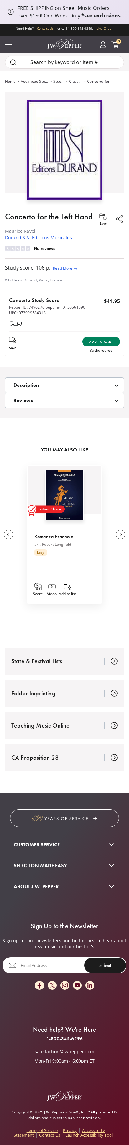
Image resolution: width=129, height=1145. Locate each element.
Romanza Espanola (54, 536)
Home (10, 81)
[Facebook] (39, 986)
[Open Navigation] (8, 44)
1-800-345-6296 (64, 1039)
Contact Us (45, 28)
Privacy (70, 1130)
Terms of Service (42, 1130)
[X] (52, 986)
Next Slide (120, 534)
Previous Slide (8, 534)
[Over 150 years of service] (64, 818)
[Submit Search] (13, 62)
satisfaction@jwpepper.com (64, 1051)
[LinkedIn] (89, 986)
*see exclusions (101, 15)
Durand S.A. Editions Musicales (38, 238)
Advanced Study (35, 81)
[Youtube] (77, 986)
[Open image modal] (64, 152)
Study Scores (58, 81)
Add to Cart (101, 342)
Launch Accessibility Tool (89, 1135)
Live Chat (103, 28)
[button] (64, 148)
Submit (105, 965)
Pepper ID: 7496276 (26, 307)
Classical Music (75, 81)
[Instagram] (64, 986)
